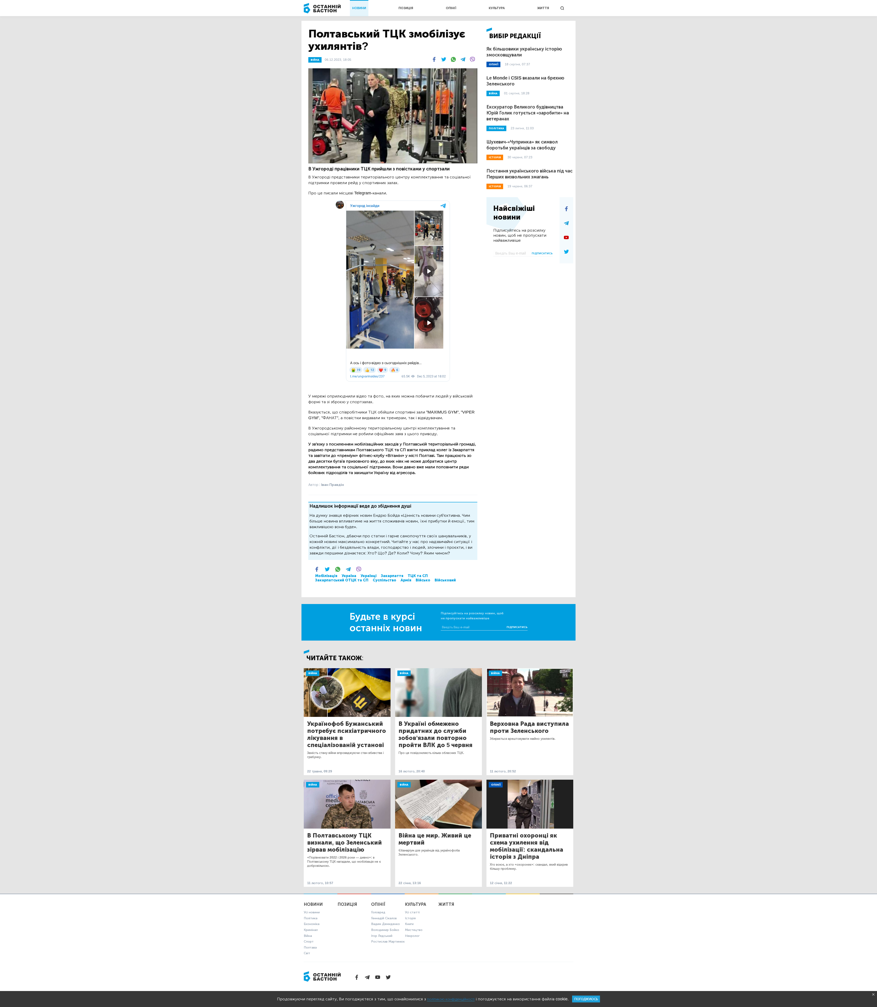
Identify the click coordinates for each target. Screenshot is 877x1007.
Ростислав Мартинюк (388, 941)
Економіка (312, 924)
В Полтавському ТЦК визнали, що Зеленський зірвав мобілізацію (344, 842)
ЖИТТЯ (543, 8)
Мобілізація (326, 576)
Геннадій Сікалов (384, 918)
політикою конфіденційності (451, 999)
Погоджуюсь (586, 999)
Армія (406, 580)
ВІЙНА (315, 59)
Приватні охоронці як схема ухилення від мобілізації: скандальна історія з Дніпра (526, 846)
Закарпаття (392, 576)
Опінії (495, 784)
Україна (349, 576)
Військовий (445, 580)
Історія (410, 918)
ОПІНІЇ (451, 8)
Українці (369, 576)
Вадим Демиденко (385, 924)
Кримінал (311, 930)
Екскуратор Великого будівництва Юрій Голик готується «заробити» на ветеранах (527, 113)
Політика (310, 918)
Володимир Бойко (385, 930)
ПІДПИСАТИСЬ (542, 253)
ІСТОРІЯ (495, 157)
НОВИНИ (359, 8)
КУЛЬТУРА (497, 8)
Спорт (309, 941)
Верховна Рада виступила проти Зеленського (529, 727)
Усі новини (312, 912)
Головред (378, 912)
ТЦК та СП (418, 576)
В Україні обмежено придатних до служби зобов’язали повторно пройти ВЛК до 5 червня (436, 734)
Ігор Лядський (381, 936)
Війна (312, 673)
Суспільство (384, 580)
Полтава (310, 947)
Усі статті (412, 912)
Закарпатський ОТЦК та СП (341, 580)
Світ (307, 953)
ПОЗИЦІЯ (406, 8)
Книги (409, 924)
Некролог (412, 936)
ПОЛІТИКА (496, 128)
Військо (423, 580)
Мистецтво (414, 930)
